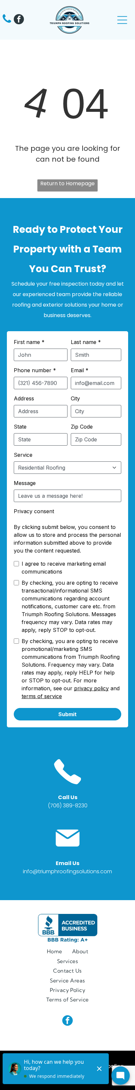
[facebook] (19, 20)
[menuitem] (54, 951)
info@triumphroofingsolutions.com (67, 871)
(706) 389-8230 (67, 805)
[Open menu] (122, 20)
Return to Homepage (67, 183)
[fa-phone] (7, 22)
